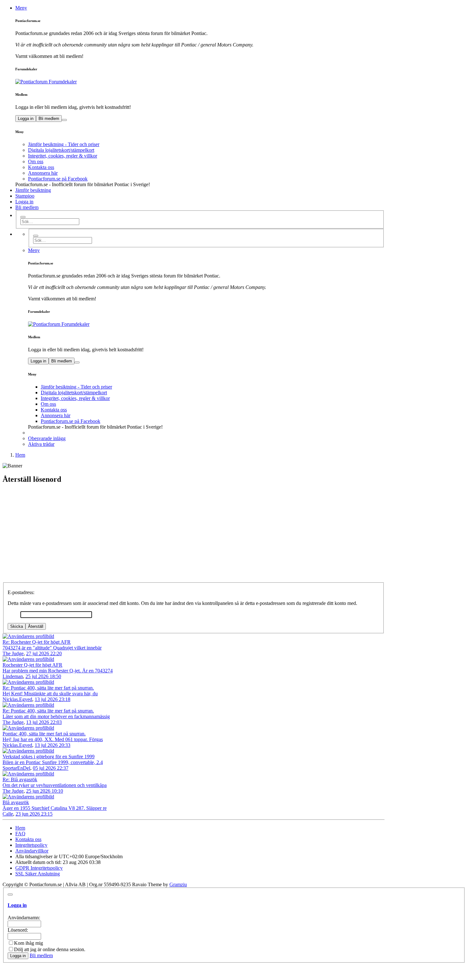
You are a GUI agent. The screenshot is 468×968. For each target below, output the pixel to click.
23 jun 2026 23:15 (34, 814)
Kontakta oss (41, 167)
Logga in (25, 118)
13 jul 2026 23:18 (52, 699)
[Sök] (22, 217)
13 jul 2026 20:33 (52, 745)
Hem (20, 828)
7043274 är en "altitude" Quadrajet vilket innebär (52, 647)
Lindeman (13, 676)
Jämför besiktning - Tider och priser (63, 144)
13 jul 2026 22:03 (44, 722)
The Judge (13, 653)
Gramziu (178, 884)
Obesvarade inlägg (47, 438)
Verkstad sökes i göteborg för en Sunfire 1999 (49, 756)
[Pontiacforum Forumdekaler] (200, 82)
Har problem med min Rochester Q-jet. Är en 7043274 (58, 670)
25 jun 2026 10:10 (44, 791)
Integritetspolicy (31, 845)
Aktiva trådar (41, 444)
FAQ (20, 833)
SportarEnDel (16, 768)
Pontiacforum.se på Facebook (58, 178)
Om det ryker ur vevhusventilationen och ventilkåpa (55, 785)
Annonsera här (43, 173)
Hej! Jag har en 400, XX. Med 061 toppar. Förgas (53, 739)
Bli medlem (49, 118)
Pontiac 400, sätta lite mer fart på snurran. (44, 733)
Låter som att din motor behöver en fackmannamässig (56, 716)
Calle (8, 814)
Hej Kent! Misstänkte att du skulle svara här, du (50, 693)
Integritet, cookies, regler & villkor (62, 155)
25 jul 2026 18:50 (43, 676)
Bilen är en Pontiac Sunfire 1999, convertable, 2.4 (53, 762)
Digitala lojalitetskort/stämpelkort (61, 150)
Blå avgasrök (16, 802)
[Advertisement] (234, 534)
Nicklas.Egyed (17, 699)
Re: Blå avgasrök (20, 779)
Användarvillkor (31, 850)
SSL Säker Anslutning (37, 873)
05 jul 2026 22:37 (50, 768)
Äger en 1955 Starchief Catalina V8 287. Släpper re (55, 808)
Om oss (35, 161)
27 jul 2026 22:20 (44, 653)
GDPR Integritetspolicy (39, 868)
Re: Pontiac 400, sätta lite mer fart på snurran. (48, 688)
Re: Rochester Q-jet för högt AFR (37, 642)
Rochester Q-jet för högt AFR (32, 665)
